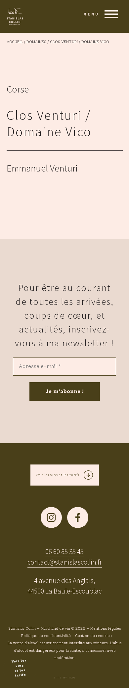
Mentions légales (105, 628)
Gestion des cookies (93, 635)
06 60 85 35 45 (64, 551)
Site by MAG (64, 677)
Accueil (15, 42)
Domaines (36, 42)
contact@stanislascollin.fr (64, 562)
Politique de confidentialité (46, 635)
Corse (18, 89)
